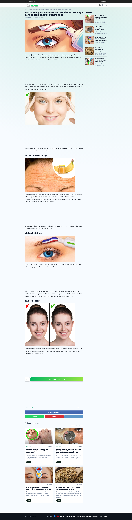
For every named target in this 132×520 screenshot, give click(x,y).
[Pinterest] (27, 1)
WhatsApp (34, 416)
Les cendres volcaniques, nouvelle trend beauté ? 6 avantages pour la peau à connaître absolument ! (68, 451)
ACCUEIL (62, 516)
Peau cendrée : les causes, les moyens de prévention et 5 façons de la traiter (38, 451)
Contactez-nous (103, 1)
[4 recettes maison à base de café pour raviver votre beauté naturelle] (39, 475)
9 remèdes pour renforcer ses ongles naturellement (100, 60)
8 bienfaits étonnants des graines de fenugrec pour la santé (68, 488)
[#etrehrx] (102, 5)
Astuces (56, 5)
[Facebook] (25, 1)
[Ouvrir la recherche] (106, 5)
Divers (63, 5)
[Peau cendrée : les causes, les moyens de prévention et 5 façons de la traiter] (39, 436)
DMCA (101, 516)
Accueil (44, 5)
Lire (29, 462)
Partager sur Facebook (54, 412)
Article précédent (29, 408)
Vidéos (70, 5)
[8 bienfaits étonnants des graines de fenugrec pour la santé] (69, 475)
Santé (50, 5)
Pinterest (54, 416)
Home (26, 9)
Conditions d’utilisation (71, 516)
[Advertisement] (54, 72)
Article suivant (79, 408)
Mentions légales (81, 516)
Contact (105, 516)
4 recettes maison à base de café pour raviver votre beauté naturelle (38, 488)
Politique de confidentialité (92, 516)
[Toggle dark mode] (99, 5)
